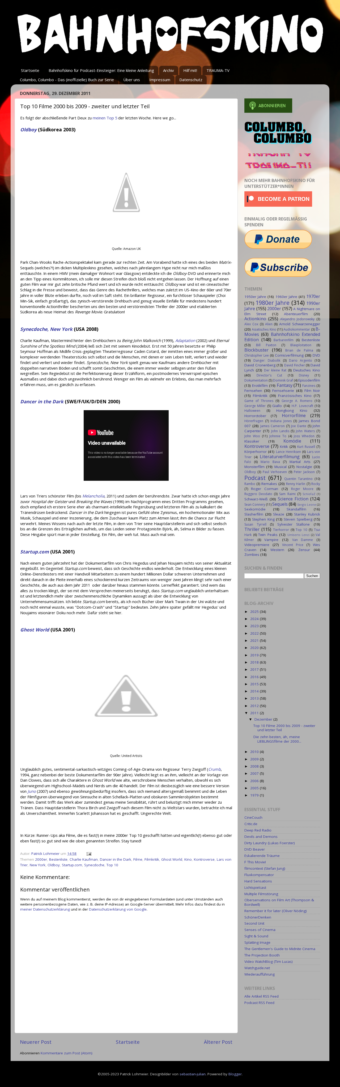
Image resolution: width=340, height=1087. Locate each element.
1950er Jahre (255, 296)
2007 (255, 773)
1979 (255, 795)
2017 (255, 669)
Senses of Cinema (259, 929)
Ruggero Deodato (258, 494)
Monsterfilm (254, 466)
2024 (255, 618)
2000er (41, 859)
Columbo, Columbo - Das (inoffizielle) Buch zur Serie (67, 79)
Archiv (168, 70)
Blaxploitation (300, 345)
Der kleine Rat (275, 370)
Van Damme (302, 540)
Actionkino (255, 319)
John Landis (280, 431)
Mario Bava (270, 462)
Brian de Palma (299, 350)
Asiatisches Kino (264, 329)
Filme (137, 859)
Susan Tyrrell (255, 524)
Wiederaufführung (259, 974)
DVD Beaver (254, 849)
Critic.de (250, 823)
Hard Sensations (258, 881)
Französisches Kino (295, 395)
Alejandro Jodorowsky (297, 319)
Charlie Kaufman (84, 859)
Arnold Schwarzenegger (299, 324)
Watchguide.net (257, 967)
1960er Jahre (286, 296)
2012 (255, 705)
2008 (255, 766)
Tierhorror (281, 529)
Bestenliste (58, 859)
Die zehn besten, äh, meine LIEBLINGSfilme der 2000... (277, 738)
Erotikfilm (260, 385)
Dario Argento (300, 360)
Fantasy (284, 385)
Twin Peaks (268, 534)
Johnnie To (277, 436)
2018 (255, 662)
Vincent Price (292, 545)
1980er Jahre (273, 302)
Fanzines (308, 385)
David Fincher (294, 365)
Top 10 (112, 865)
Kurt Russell (306, 446)
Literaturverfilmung (280, 457)
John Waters (305, 431)
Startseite (30, 70)
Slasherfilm (253, 514)
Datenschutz (190, 79)
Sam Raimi (287, 494)
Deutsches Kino (306, 370)
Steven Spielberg (298, 519)
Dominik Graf (283, 380)
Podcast (255, 478)
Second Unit (254, 923)
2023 (255, 625)
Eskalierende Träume (262, 855)
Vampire (271, 539)
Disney (304, 375)
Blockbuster (256, 350)
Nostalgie (304, 466)
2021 (255, 640)
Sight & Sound (256, 936)
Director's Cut (269, 375)
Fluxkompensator (259, 874)
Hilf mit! (190, 70)
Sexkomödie (255, 509)
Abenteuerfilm (296, 313)
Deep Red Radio (257, 830)
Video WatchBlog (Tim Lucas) (268, 961)
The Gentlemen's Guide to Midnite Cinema (279, 948)
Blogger (235, 1074)
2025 (255, 611)
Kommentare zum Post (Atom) (66, 1053)
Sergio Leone (306, 504)
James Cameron (272, 426)
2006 (255, 780)
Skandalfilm (296, 509)
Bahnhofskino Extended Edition (282, 337)
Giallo (277, 405)
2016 (255, 676)
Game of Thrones (258, 401)
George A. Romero (297, 401)
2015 (255, 684)
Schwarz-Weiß (256, 499)
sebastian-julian (193, 1074)
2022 (255, 633)
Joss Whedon (304, 436)
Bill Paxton (266, 345)
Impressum (159, 79)
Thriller (252, 529)
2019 (255, 655)
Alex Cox (251, 324)
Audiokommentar (296, 329)
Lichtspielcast (255, 887)
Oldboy (54, 865)
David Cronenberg (259, 365)
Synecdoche (94, 865)
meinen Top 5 (105, 117)
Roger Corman (264, 488)
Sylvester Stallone (293, 524)
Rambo (249, 484)
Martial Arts (300, 461)
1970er (313, 296)
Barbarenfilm (284, 340)
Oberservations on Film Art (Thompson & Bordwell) (279, 902)
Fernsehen (253, 390)
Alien (269, 324)
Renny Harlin (295, 484)
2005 (255, 788)
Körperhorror (255, 451)
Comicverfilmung (289, 355)
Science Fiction (293, 499)
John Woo (252, 436)
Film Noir (312, 390)
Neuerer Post (36, 1041)
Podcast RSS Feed (259, 1002)
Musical (280, 466)
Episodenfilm (309, 380)
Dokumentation (256, 380)
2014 (255, 691)
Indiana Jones (281, 421)
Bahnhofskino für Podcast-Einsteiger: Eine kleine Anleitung (101, 70)
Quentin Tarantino (298, 479)
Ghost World (171, 859)
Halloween (252, 410)
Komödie (292, 441)
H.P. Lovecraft (302, 406)
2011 (255, 713)
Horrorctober (255, 415)
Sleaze (278, 514)
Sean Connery (254, 504)
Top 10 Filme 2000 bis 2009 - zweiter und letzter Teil (284, 727)
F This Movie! (255, 862)
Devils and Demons (261, 836)
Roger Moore (302, 489)
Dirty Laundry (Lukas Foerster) (269, 843)
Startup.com (72, 865)
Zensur (304, 549)
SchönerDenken (257, 917)
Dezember (263, 719)
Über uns (131, 79)
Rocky (315, 484)
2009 (255, 759)
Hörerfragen (253, 421)
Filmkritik (151, 859)
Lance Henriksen (288, 451)
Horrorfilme (294, 415)
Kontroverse (204, 859)
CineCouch (253, 817)
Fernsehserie (283, 390)
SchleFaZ (309, 494)
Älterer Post (218, 1041)
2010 (255, 751)
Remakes (269, 483)
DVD (316, 355)
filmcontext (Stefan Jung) (264, 868)
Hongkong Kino (292, 410)
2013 (255, 698)
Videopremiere (256, 544)
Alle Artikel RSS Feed (261, 996)
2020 (255, 647)
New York (37, 865)
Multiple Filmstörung (261, 893)
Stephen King (263, 519)
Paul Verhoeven (275, 472)
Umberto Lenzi (298, 535)
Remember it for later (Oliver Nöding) (275, 910)
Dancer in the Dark (115, 859)
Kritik (284, 446)
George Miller (255, 406)
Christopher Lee (256, 355)
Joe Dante (298, 426)
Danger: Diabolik (266, 360)
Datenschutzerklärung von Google (118, 909)
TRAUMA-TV (218, 70)
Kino (188, 859)
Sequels (280, 504)
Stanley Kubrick (307, 514)
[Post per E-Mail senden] (88, 853)
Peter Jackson (304, 472)
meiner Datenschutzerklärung (45, 909)
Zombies (251, 554)
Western (277, 549)
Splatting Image (257, 942)
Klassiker (251, 441)
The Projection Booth (262, 955)
